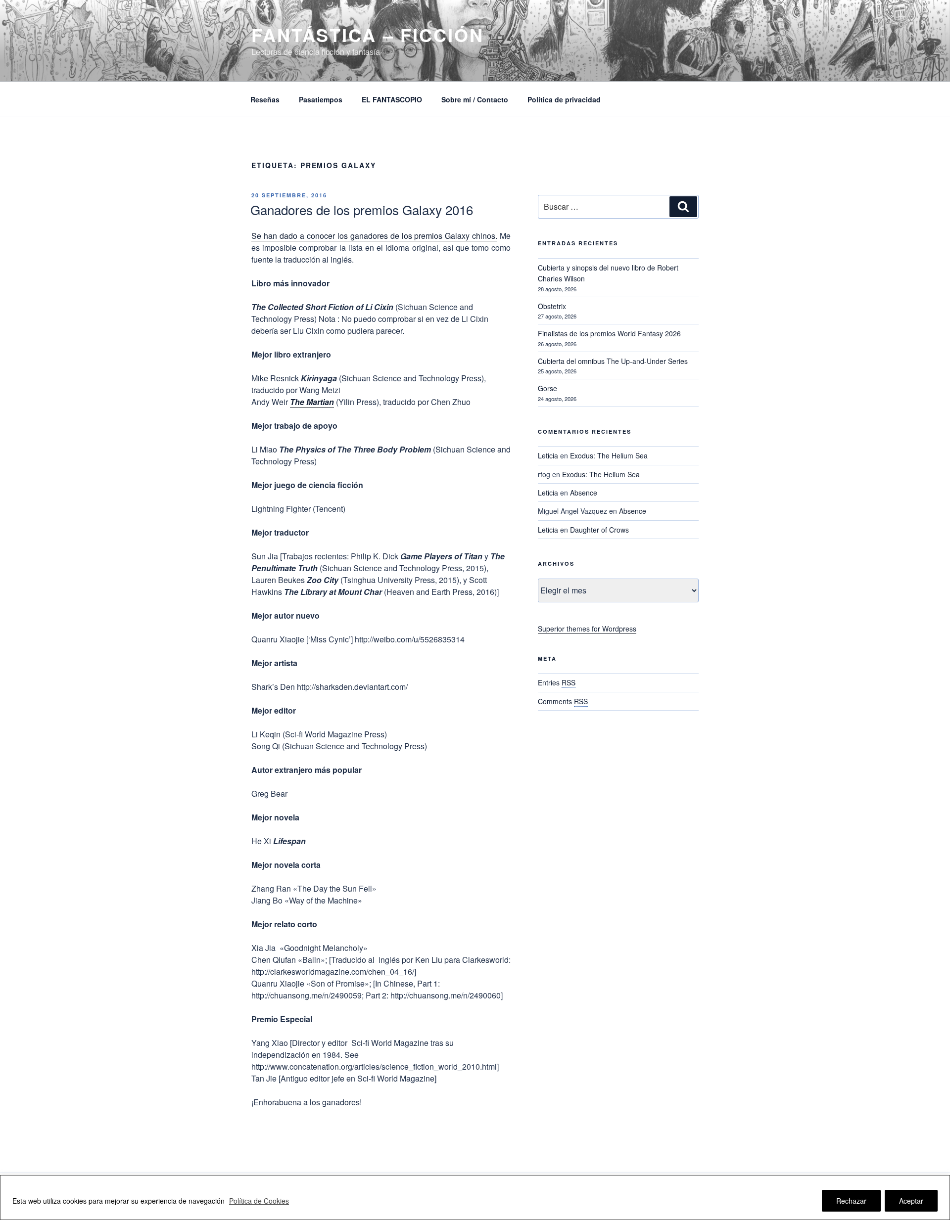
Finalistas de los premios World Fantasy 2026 (609, 333)
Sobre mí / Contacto (474, 99)
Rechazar (851, 1201)
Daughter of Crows (599, 530)
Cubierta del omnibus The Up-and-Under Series (613, 361)
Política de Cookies (259, 1201)
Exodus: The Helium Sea (609, 455)
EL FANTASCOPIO (392, 99)
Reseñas (265, 99)
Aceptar (911, 1201)
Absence (583, 492)
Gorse (547, 388)
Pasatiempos (320, 99)
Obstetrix (552, 306)
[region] (475, 1197)
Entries (556, 682)
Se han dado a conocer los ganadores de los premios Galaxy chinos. (374, 235)
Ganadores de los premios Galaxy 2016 (361, 209)
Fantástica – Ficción (367, 34)
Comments (563, 701)
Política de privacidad (564, 99)
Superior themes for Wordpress (587, 628)
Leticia (548, 455)
